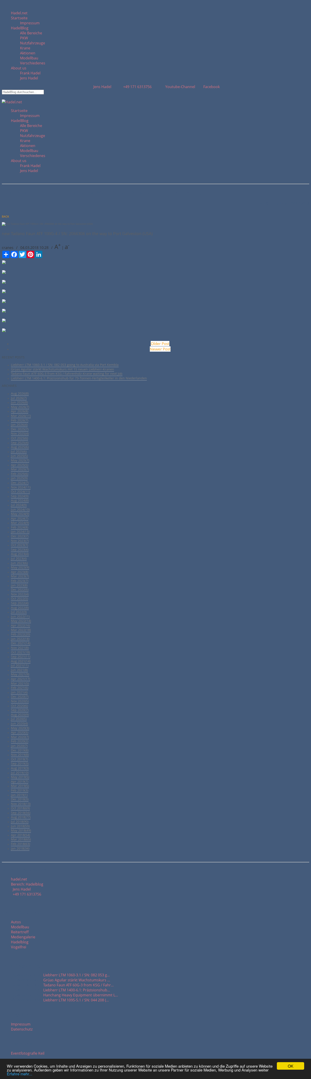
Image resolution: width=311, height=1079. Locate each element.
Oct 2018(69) (20, 808)
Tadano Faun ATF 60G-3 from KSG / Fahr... (78, 985)
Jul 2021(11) (19, 665)
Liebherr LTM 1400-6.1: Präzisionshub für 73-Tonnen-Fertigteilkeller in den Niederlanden (79, 378)
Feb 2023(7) (19, 581)
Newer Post (160, 349)
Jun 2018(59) (20, 826)
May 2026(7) (20, 407)
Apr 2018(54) (20, 835)
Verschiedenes (32, 63)
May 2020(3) (20, 728)
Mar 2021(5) (20, 683)
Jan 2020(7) (19, 746)
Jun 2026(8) (19, 402)
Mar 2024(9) (20, 522)
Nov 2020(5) (20, 701)
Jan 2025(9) (19, 478)
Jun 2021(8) (19, 670)
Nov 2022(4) (20, 594)
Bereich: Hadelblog (27, 884)
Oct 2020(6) (19, 705)
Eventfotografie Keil (27, 1053)
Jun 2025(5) (19, 456)
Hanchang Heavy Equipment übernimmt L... (80, 995)
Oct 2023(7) (19, 545)
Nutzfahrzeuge (32, 43)
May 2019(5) (20, 777)
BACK (5, 216)
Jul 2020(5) (19, 719)
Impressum (30, 22)
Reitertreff (20, 931)
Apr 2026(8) (19, 411)
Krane (25, 48)
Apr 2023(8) (19, 572)
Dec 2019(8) (19, 750)
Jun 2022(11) (20, 616)
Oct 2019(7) (19, 759)
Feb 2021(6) (19, 687)
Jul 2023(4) (19, 558)
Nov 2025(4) (20, 433)
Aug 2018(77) (21, 817)
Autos (16, 921)
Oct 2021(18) (20, 652)
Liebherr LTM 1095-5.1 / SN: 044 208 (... (76, 1000)
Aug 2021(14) (21, 661)
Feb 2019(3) (19, 790)
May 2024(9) (20, 514)
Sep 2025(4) (19, 442)
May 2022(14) (21, 621)
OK (290, 1066)
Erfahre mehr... (19, 1073)
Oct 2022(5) (19, 598)
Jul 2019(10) (19, 772)
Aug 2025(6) (20, 447)
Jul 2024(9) (19, 505)
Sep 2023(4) (19, 549)
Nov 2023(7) (20, 540)
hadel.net (19, 879)
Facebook (211, 86)
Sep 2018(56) (20, 812)
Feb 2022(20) (20, 634)
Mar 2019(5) (20, 786)
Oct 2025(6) (19, 438)
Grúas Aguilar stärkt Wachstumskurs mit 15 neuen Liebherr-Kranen (62, 369)
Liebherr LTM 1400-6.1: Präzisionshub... (76, 990)
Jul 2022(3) (19, 612)
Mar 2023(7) (20, 576)
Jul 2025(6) (19, 451)
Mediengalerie (23, 936)
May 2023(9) (20, 567)
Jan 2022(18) (20, 639)
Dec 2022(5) (19, 589)
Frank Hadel (30, 73)
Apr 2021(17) (20, 679)
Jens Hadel (29, 78)
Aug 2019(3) (20, 768)
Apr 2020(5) (19, 732)
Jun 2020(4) (19, 723)
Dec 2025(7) (19, 429)
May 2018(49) (21, 830)
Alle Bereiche (31, 33)
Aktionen (27, 53)
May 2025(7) (20, 460)
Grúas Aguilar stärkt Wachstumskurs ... (76, 980)
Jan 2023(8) (19, 585)
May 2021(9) (20, 674)
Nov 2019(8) (20, 754)
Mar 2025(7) (20, 469)
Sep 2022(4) (19, 603)
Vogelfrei (18, 947)
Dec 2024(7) (19, 482)
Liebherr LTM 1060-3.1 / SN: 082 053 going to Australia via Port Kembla (65, 365)
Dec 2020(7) (19, 696)
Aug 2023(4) (20, 554)
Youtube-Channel (179, 86)
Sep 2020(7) (19, 710)
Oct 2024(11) (20, 491)
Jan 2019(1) (19, 795)
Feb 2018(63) (20, 844)
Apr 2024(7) (19, 518)
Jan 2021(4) (19, 692)
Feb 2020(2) (19, 741)
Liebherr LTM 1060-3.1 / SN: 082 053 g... (76, 974)
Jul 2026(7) (19, 398)
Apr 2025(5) (19, 465)
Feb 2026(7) (19, 420)
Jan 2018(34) (20, 848)
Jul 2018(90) (19, 821)
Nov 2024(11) (21, 487)
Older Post (160, 343)
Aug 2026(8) (20, 393)
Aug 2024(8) (20, 500)
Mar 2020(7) (20, 737)
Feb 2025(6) (19, 474)
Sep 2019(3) (19, 763)
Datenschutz (22, 1029)
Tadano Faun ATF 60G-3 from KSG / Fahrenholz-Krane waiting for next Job (66, 373)
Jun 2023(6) (19, 563)
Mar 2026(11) (21, 416)
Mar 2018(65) (21, 839)
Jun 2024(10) (20, 509)
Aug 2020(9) (20, 714)
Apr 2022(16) (20, 625)
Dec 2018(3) (19, 799)
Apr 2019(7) (19, 781)
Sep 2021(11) (20, 656)
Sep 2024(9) (19, 496)
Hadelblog (19, 941)
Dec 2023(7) (19, 536)
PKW (24, 38)
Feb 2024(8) (19, 527)
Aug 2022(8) (20, 607)
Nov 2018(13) (21, 804)
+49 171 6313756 (136, 86)
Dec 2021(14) (20, 643)
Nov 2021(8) (20, 647)
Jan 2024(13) (20, 531)
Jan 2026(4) (19, 424)
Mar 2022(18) (21, 630)
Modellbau (29, 58)
